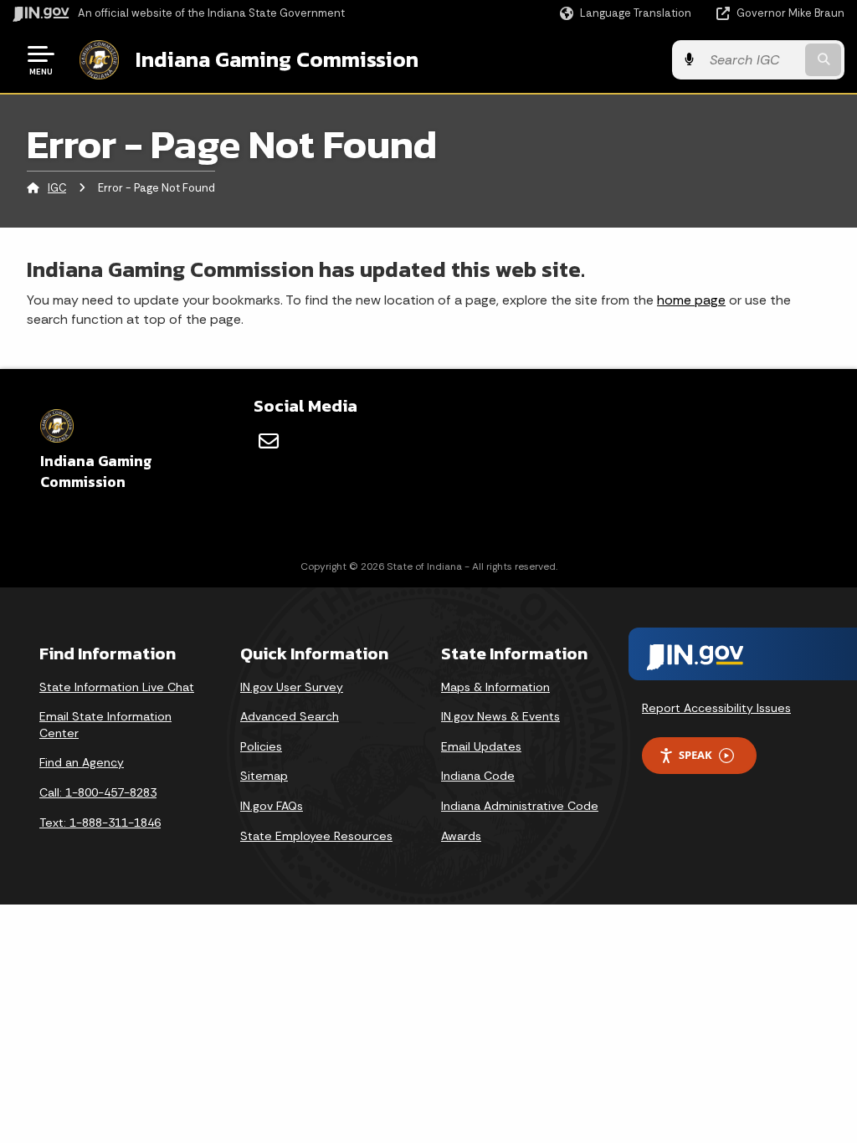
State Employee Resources (316, 835)
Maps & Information (495, 687)
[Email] (269, 441)
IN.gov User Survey (291, 687)
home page (691, 300)
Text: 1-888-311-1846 (100, 822)
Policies (261, 746)
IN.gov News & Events (500, 716)
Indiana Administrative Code (519, 805)
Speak (695, 754)
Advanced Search (289, 716)
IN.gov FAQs (271, 805)
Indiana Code (478, 775)
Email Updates (481, 746)
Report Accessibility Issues (716, 707)
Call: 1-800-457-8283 (98, 792)
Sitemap (264, 775)
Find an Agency (81, 762)
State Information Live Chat (116, 687)
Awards (461, 835)
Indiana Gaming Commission (277, 59)
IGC (57, 188)
